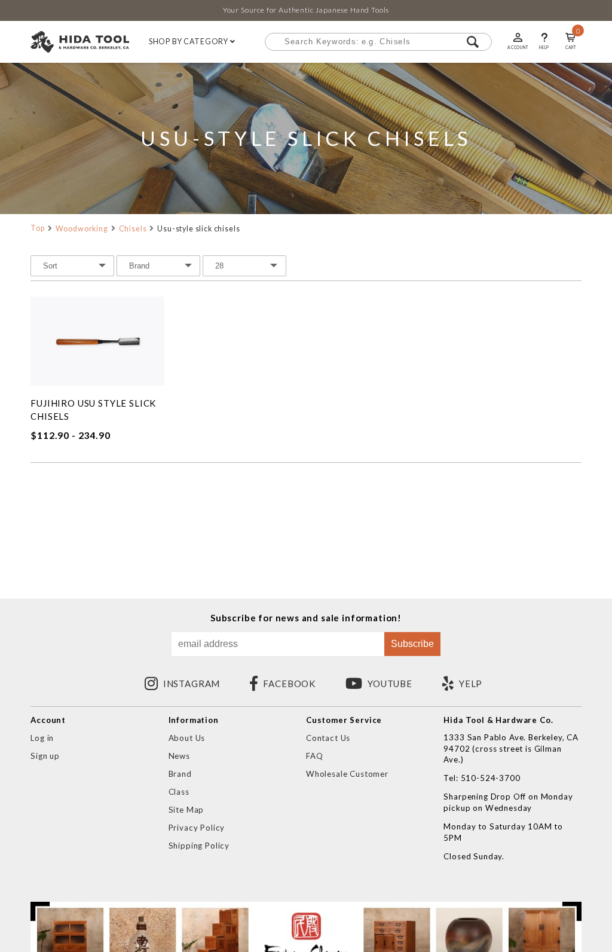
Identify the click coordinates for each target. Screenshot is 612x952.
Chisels (133, 228)
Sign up (45, 756)
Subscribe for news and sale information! (306, 618)
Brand (180, 774)
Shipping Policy (199, 845)
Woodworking (82, 228)
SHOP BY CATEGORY (189, 41)
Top (37, 228)
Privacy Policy (197, 827)
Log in (42, 738)
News (179, 756)
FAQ (314, 756)
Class (179, 792)
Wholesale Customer (347, 774)
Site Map (186, 809)
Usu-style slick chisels (198, 228)
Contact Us (328, 738)
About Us (187, 738)
